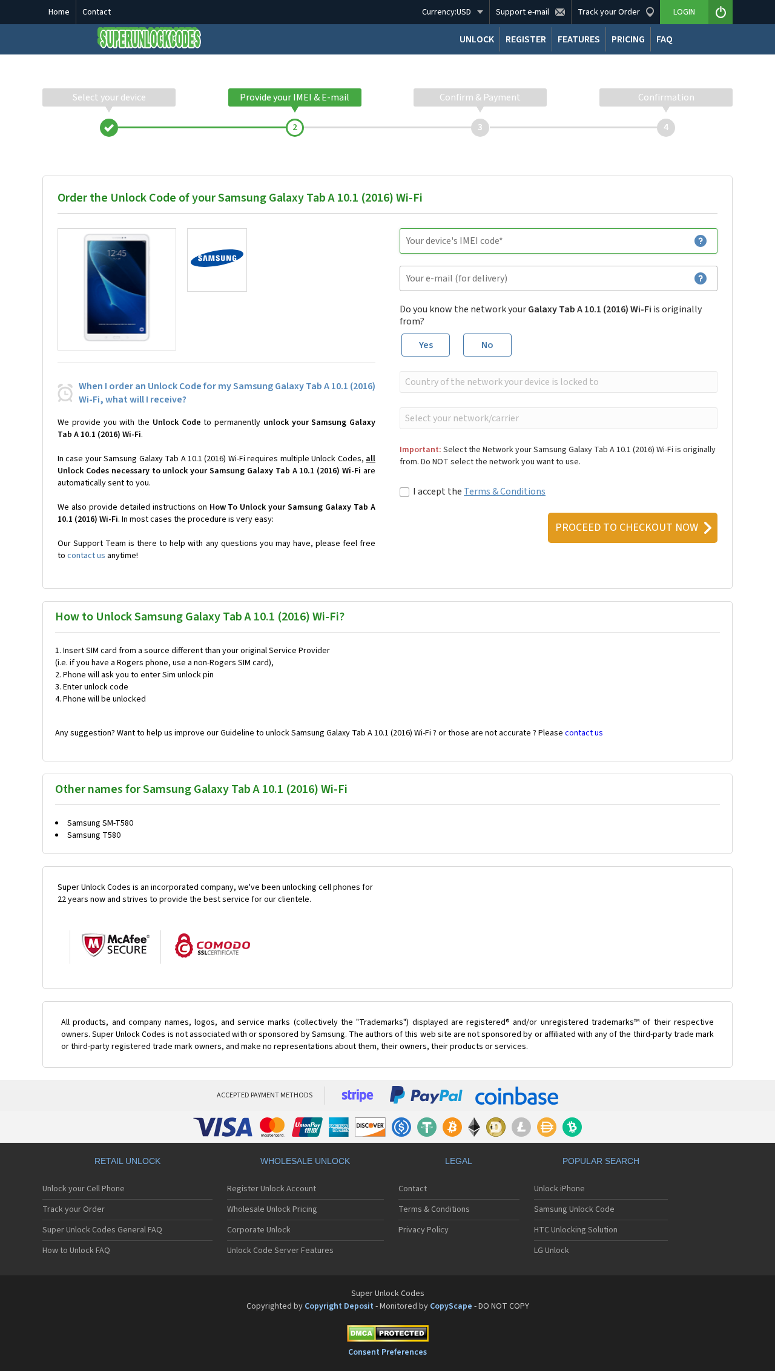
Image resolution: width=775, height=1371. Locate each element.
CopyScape (451, 1306)
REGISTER (526, 39)
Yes (426, 345)
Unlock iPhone (559, 1189)
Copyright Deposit (339, 1306)
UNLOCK (477, 39)
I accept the (479, 491)
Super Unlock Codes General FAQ (102, 1230)
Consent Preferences (387, 1352)
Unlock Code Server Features (280, 1250)
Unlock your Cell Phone (83, 1189)
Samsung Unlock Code (574, 1209)
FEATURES (579, 39)
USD (446, 12)
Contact (96, 12)
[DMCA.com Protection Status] (387, 1335)
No (487, 345)
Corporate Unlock (259, 1230)
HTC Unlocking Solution (576, 1230)
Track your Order (73, 1209)
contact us (86, 556)
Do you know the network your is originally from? (551, 315)
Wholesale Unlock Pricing (272, 1209)
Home (59, 12)
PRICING (628, 39)
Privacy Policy (423, 1230)
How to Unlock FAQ (76, 1250)
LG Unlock (551, 1250)
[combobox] (557, 381)
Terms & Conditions (505, 491)
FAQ (664, 39)
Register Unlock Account (271, 1189)
